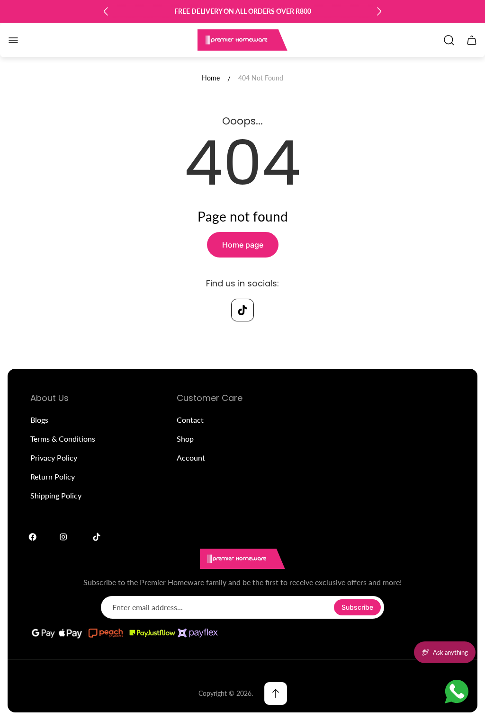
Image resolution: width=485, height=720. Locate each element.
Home (211, 78)
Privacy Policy (53, 457)
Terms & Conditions (62, 438)
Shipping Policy (55, 495)
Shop (185, 438)
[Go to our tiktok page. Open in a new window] (242, 310)
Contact (190, 419)
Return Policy (52, 476)
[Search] (449, 40)
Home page (242, 244)
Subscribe (357, 607)
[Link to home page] (242, 559)
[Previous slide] (106, 11)
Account (191, 457)
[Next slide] (379, 11)
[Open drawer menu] (13, 40)
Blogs (39, 419)
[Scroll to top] (275, 693)
